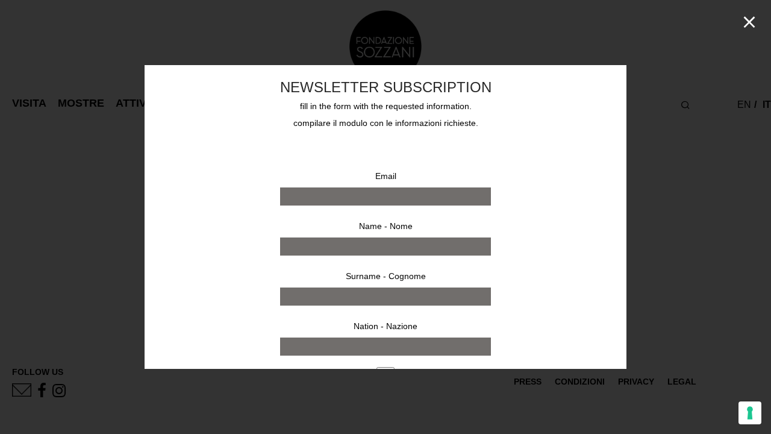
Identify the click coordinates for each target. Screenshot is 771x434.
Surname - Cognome (386, 276)
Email (385, 176)
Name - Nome (386, 226)
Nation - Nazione (385, 326)
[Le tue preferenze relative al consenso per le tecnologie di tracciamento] (749, 412)
